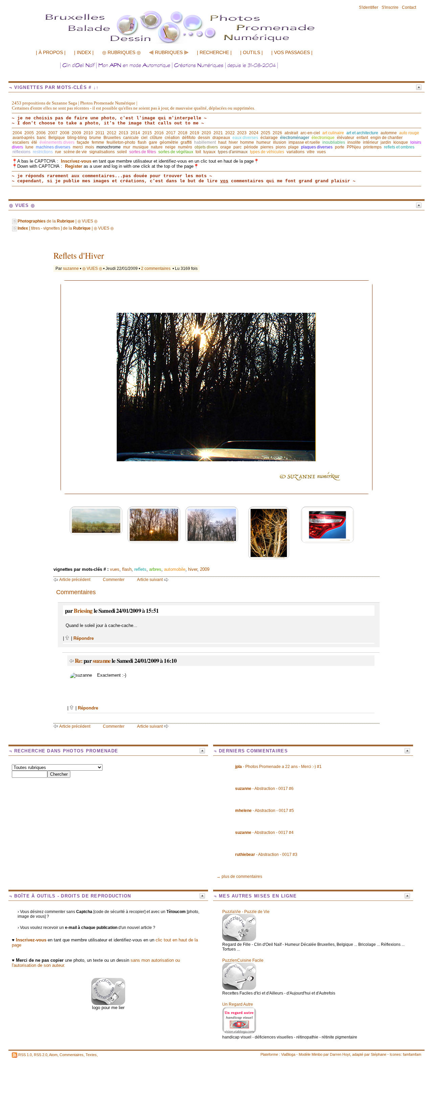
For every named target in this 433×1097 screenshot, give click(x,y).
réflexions (21, 151)
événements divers (57, 142)
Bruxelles (112, 137)
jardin (386, 142)
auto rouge (409, 133)
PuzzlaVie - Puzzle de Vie (246, 911)
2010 (88, 133)
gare (153, 142)
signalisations (102, 151)
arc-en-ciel (310, 133)
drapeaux (221, 137)
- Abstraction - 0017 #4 (264, 832)
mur (126, 147)
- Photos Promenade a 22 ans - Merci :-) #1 (278, 766)
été (34, 142)
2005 (29, 133)
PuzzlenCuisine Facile (243, 960)
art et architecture (362, 133)
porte (339, 147)
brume (95, 137)
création (172, 137)
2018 (182, 133)
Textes (91, 1055)
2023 (242, 133)
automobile (174, 569)
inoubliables (333, 142)
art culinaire (333, 133)
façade (83, 142)
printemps (372, 147)
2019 (194, 133)
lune (29, 147)
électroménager (294, 137)
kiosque (400, 142)
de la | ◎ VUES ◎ (57, 221)
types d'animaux (233, 151)
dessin (204, 137)
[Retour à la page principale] (194, 43)
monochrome (108, 147)
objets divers (206, 147)
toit (198, 151)
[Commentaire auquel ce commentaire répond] (71, 660)
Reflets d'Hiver (78, 255)
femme (98, 142)
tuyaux (209, 151)
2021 (218, 133)
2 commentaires (155, 268)
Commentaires (72, 1055)
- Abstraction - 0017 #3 (266, 854)
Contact (409, 7)
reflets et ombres (399, 147)
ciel (144, 137)
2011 (100, 133)
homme (247, 142)
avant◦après (24, 137)
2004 (17, 133)
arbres (155, 569)
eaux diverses (245, 137)
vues (321, 151)
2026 (277, 133)
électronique (323, 137)
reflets (140, 569)
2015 (147, 133)
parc (237, 147)
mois (89, 147)
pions (281, 147)
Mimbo (317, 1054)
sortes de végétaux (175, 151)
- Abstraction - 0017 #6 (264, 788)
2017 (171, 133)
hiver (233, 142)
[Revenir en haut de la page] (67, 638)
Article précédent (74, 579)
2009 (76, 133)
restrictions (43, 151)
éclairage (269, 137)
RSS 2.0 (40, 1055)
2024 (253, 133)
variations (295, 151)
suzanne (71, 268)
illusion (279, 142)
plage (293, 147)
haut (222, 142)
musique (141, 147)
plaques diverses (317, 147)
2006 (41, 133)
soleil (122, 151)
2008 (64, 133)
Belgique (56, 137)
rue (58, 151)
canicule (131, 137)
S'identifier (368, 7)
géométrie (169, 142)
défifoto (189, 137)
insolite (354, 142)
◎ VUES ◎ (92, 268)
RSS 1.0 (25, 1055)
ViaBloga (288, 1054)
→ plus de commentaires (239, 876)
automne (389, 133)
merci (78, 147)
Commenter (113, 579)
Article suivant (150, 579)
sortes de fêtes (142, 151)
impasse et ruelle (304, 142)
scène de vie (75, 151)
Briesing (83, 610)
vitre (311, 151)
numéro (185, 147)
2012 (111, 133)
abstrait (291, 133)
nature (157, 147)
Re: (79, 660)
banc (41, 137)
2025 (265, 133)
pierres (266, 147)
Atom (53, 1055)
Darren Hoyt (340, 1054)
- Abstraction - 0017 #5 (264, 810)
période (251, 147)
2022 (230, 133)
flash (142, 142)
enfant (362, 137)
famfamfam (412, 1054)
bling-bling (77, 137)
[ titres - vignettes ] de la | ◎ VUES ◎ (66, 228)
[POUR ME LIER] (108, 1003)
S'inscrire (390, 7)
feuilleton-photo (121, 142)
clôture (156, 137)
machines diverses (53, 147)
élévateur (345, 137)
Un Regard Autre (237, 1004)
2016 (159, 133)
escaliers (21, 142)
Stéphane (378, 1054)
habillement (205, 142)
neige (170, 147)
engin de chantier (386, 137)
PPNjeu (354, 147)
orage (225, 147)
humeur (263, 142)
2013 (123, 133)
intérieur (370, 142)
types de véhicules (267, 151)
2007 (53, 133)
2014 (135, 133)
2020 (206, 133)
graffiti (186, 142)
